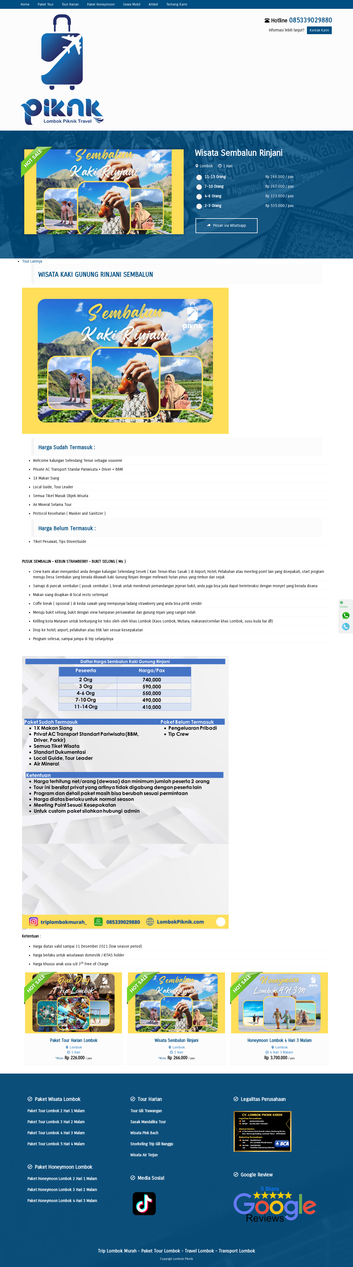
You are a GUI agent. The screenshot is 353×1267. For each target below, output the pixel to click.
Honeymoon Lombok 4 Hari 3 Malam (279, 1040)
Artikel (153, 4)
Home (25, 4)
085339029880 (310, 20)
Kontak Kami (319, 30)
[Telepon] (346, 626)
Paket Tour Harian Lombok (73, 1040)
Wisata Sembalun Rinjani (239, 153)
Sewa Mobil (131, 4)
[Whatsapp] (346, 615)
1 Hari (227, 166)
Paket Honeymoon (101, 4)
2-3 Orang (213, 205)
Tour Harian (70, 4)
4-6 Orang (213, 196)
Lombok (206, 166)
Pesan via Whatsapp (229, 225)
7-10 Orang (214, 186)
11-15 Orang (215, 176)
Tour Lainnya (32, 261)
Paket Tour (46, 4)
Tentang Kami (176, 4)
